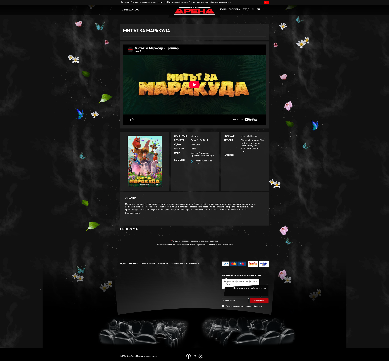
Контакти (163, 263)
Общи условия (148, 263)
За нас (123, 263)
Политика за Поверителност (185, 263)
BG (253, 9)
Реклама (133, 263)
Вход (246, 9)
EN (258, 9)
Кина (223, 9)
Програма (235, 9)
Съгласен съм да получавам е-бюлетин (243, 306)
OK (266, 2)
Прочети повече (132, 213)
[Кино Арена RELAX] (130, 9)
